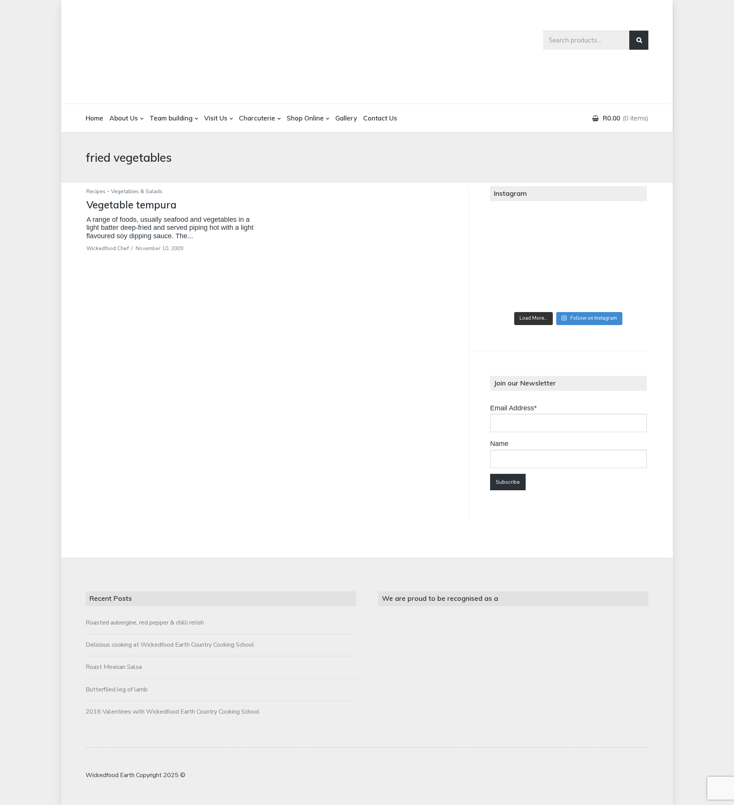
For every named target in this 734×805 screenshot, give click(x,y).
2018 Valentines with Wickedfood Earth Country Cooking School (173, 711)
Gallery (346, 118)
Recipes (96, 191)
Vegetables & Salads (136, 191)
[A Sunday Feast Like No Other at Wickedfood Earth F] (620, 291)
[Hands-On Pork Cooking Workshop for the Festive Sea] (620, 231)
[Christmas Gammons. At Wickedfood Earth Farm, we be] (620, 261)
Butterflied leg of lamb (117, 689)
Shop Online (305, 118)
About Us (123, 118)
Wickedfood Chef (107, 248)
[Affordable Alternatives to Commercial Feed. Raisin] (568, 261)
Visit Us (215, 118)
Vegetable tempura (131, 204)
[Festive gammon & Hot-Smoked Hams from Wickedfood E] (568, 291)
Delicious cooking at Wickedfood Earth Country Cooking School (170, 645)
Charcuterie (257, 118)
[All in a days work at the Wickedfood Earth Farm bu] (516, 261)
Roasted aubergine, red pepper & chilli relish (145, 622)
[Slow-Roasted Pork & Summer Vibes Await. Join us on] (568, 231)
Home (94, 118)
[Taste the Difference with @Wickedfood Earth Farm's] (516, 291)
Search (638, 40)
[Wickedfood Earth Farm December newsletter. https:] (516, 231)
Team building (171, 118)
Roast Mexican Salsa (114, 667)
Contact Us (380, 118)
